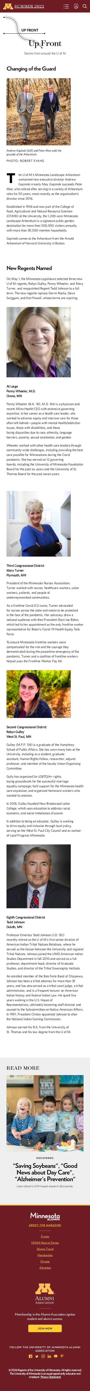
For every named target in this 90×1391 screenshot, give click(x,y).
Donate (45, 1261)
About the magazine (45, 1225)
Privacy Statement (51, 1377)
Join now (45, 1328)
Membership (45, 1255)
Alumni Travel (45, 1249)
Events (45, 1236)
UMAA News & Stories (45, 1243)
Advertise (45, 1268)
